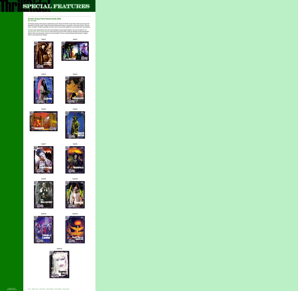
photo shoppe (59, 289)
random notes (35, 289)
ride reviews (42, 289)
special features (50, 289)
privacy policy (66, 289)
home (29, 289)
